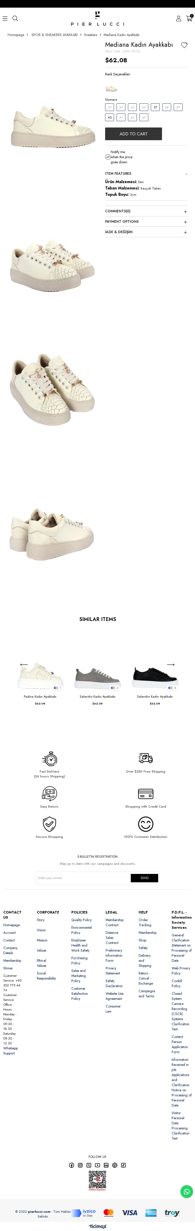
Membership (12, 960)
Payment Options (122, 221)
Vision (41, 930)
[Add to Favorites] (184, 45)
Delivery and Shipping (145, 960)
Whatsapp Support (10, 1051)
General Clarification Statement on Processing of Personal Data (182, 948)
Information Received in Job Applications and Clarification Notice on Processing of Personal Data (182, 1082)
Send (145, 878)
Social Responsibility (46, 976)
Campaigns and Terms (147, 993)
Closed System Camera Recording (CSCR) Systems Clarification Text (180, 1011)
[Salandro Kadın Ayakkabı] (97, 660)
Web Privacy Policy (181, 971)
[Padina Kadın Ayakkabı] (40, 660)
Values (41, 950)
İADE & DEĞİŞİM (119, 231)
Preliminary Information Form (114, 955)
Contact (9, 940)
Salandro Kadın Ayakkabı (97, 696)
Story (40, 919)
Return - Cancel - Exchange (146, 978)
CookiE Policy (177, 983)
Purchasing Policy (79, 960)
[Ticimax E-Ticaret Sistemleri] (98, 1227)
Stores (7, 968)
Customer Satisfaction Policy (79, 993)
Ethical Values (41, 963)
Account (9, 932)
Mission (42, 940)
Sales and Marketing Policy (78, 975)
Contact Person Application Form (180, 1044)
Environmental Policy (81, 930)
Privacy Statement (113, 971)
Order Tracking (145, 922)
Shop (142, 940)
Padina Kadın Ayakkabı (40, 696)
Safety (143, 947)
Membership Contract (114, 922)
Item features (118, 173)
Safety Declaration (114, 983)
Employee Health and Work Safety (80, 945)
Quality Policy (81, 919)
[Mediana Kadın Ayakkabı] (111, 86)
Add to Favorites (60, 632)
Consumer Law (113, 1009)
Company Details (10, 950)
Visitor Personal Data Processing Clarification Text (180, 1125)
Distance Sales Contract (112, 937)
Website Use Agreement (114, 996)
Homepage (11, 925)
